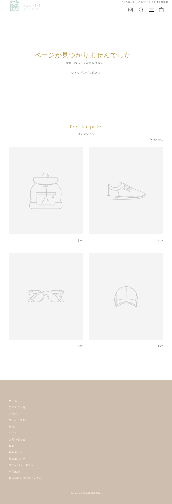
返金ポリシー (17, 452)
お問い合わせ (17, 439)
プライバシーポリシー (22, 465)
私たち (13, 426)
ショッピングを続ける (86, 73)
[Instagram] (130, 10)
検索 (11, 446)
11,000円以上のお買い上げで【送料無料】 (146, 2)
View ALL (156, 140)
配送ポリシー (17, 458)
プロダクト (16, 413)
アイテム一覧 (17, 407)
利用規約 (14, 471)
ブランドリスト (18, 420)
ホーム (13, 401)
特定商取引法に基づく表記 (25, 478)
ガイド (13, 433)
